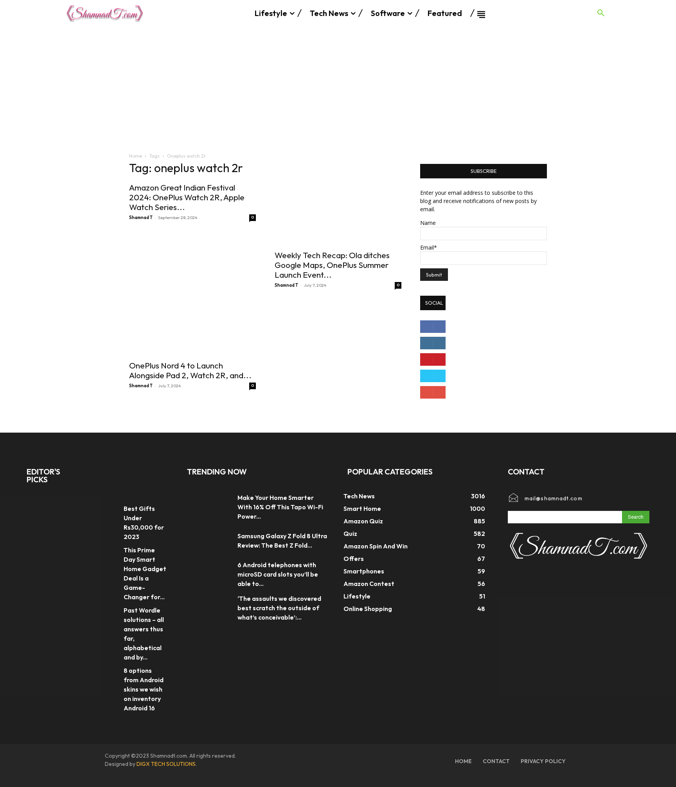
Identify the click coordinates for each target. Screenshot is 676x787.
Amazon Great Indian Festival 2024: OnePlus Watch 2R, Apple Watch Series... (187, 197)
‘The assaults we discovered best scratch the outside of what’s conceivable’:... (279, 608)
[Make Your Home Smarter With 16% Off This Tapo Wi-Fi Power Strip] (208, 507)
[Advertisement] (338, 85)
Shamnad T (141, 217)
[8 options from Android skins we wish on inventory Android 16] (105, 673)
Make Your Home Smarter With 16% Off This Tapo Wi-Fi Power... (280, 507)
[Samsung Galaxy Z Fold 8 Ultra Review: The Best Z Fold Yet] (208, 540)
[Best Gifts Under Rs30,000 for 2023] (105, 511)
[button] (601, 13)
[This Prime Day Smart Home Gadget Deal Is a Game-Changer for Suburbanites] (105, 553)
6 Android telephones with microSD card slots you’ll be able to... (277, 574)
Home (135, 156)
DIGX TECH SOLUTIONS (166, 763)
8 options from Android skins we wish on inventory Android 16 (144, 689)
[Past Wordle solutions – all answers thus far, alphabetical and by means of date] (105, 613)
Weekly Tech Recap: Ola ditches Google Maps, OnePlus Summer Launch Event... (332, 265)
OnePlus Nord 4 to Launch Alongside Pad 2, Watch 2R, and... (190, 370)
